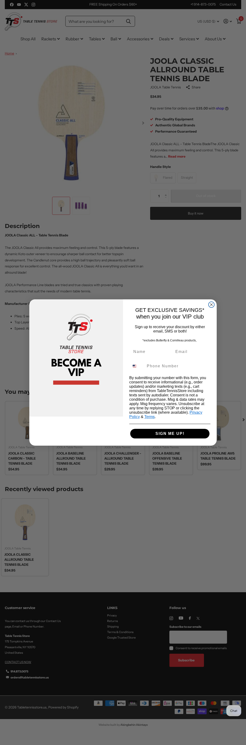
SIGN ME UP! (169, 433)
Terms (149, 417)
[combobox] (136, 366)
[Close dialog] (211, 305)
